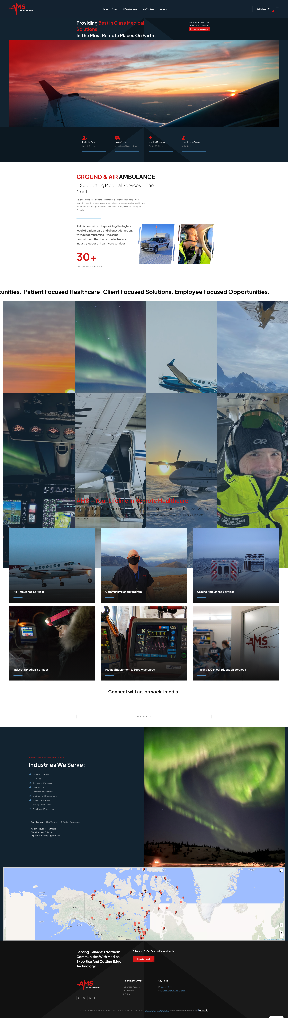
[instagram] (84, 998)
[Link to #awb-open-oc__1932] (277, 9)
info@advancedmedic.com (172, 990)
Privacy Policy (150, 1010)
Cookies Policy (163, 1010)
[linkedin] (95, 998)
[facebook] (78, 998)
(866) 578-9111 (167, 987)
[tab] (36, 821)
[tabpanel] (74, 833)
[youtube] (90, 998)
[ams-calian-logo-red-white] (21, 3)
